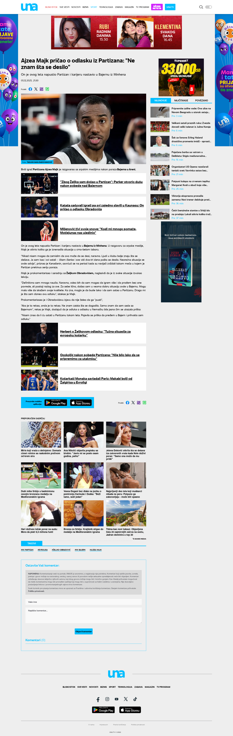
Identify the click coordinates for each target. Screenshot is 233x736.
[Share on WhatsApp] (47, 89)
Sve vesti (64, 7)
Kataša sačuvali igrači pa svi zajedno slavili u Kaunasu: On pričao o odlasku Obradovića (102, 207)
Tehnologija (106, 7)
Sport (94, 7)
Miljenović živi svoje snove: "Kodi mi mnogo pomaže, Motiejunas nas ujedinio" (98, 230)
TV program (142, 7)
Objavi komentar (84, 631)
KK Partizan (27, 549)
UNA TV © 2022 (115, 732)
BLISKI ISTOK (51, 7)
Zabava (119, 7)
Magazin (129, 7)
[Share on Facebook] (30, 89)
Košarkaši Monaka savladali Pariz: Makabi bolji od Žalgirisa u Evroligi (96, 380)
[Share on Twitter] (36, 89)
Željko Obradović (62, 549)
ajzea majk (96, 549)
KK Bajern (80, 549)
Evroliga (43, 549)
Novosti (75, 7)
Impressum (104, 725)
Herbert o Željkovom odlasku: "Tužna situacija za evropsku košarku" (95, 333)
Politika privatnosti (138, 725)
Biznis (85, 7)
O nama (91, 725)
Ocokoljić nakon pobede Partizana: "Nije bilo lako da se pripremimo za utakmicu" (100, 356)
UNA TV (170, 7)
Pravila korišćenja (119, 725)
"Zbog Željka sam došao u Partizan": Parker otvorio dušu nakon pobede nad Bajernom (101, 183)
